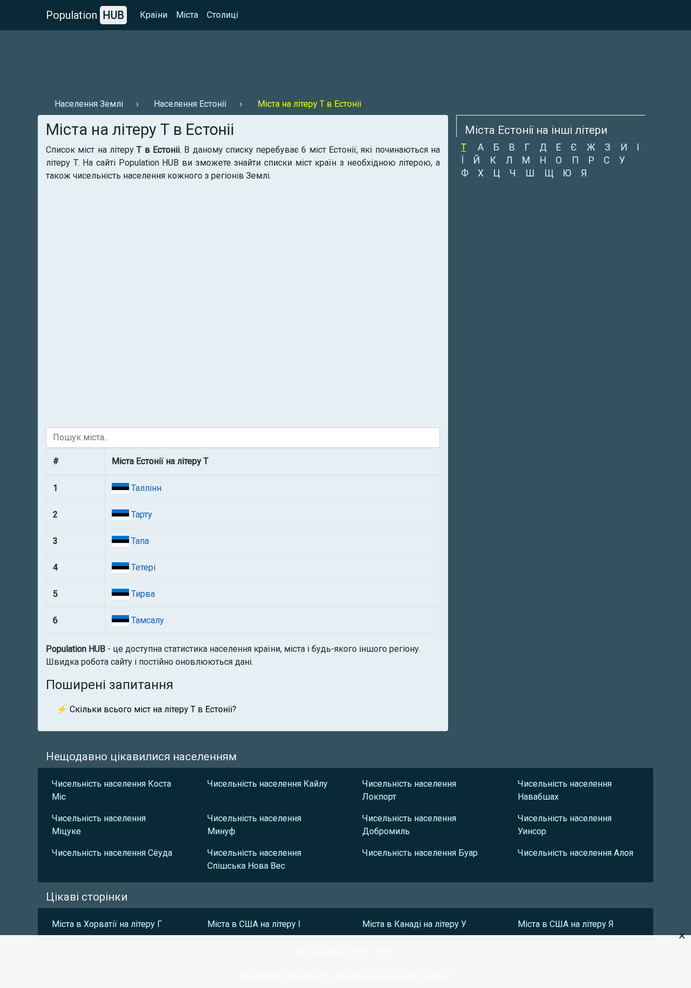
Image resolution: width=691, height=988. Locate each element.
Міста (187, 15)
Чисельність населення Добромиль (409, 824)
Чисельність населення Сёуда (112, 853)
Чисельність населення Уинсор (565, 824)
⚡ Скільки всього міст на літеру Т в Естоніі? (146, 709)
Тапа (139, 541)
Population (85, 15)
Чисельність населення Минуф (254, 824)
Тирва (142, 594)
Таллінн (145, 488)
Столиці (222, 15)
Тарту (140, 514)
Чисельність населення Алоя (575, 853)
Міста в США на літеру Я (566, 924)
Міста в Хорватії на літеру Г (107, 924)
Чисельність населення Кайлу (267, 784)
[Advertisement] (234, 60)
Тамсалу (146, 620)
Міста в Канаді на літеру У (414, 924)
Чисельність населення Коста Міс (111, 790)
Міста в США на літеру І (254, 924)
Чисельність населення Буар (420, 853)
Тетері (142, 567)
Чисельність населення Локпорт (409, 790)
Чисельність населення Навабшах (565, 790)
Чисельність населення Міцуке (99, 824)
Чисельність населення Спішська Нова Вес (254, 859)
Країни (153, 15)
